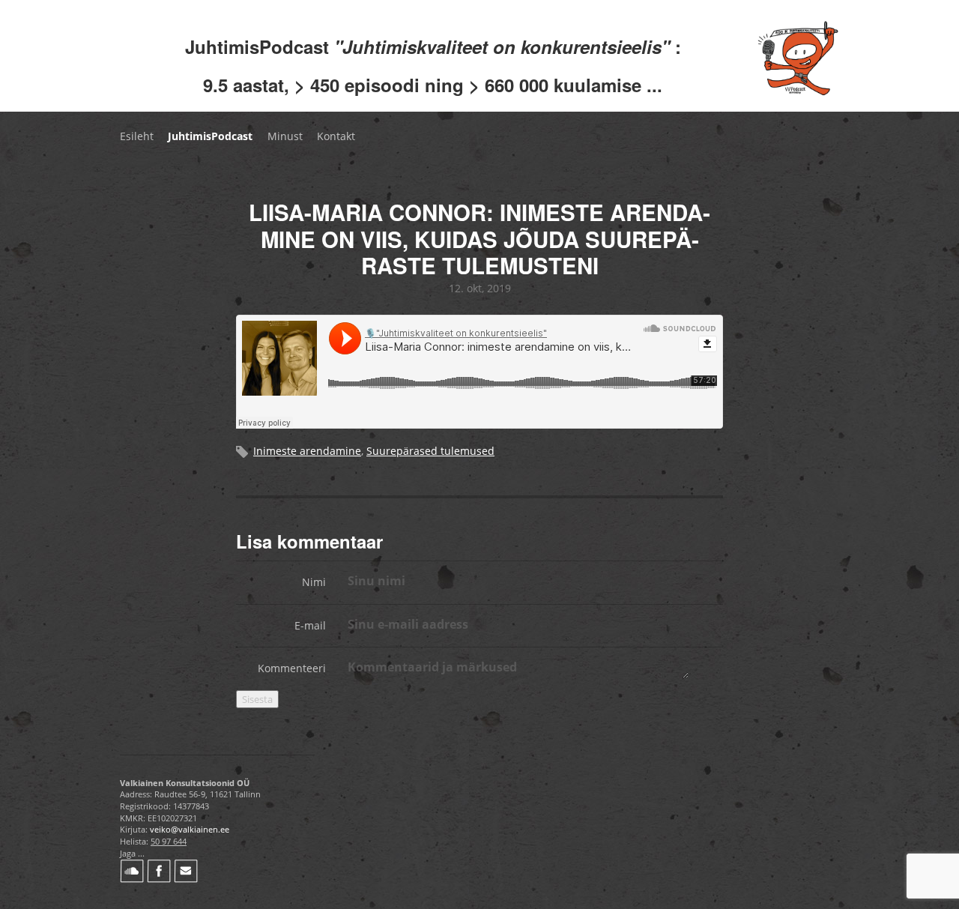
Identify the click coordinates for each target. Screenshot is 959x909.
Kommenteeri (292, 668)
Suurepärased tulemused (430, 451)
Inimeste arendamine (307, 451)
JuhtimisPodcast (210, 136)
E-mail (310, 625)
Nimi (314, 582)
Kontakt (336, 136)
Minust (285, 136)
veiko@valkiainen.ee (189, 829)
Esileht (137, 136)
